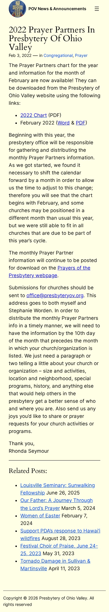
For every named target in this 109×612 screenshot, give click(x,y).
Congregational (58, 55)
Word (64, 123)
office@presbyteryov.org (54, 295)
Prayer (81, 55)
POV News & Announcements (57, 8)
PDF (80, 123)
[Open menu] (96, 8)
